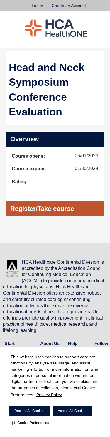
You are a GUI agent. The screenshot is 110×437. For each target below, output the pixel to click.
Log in (37, 6)
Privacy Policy (49, 394)
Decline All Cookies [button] (29, 411)
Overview (24, 139)
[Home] (56, 28)
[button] (29, 423)
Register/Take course (42, 208)
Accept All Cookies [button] (72, 411)
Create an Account (69, 6)
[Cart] (92, 8)
